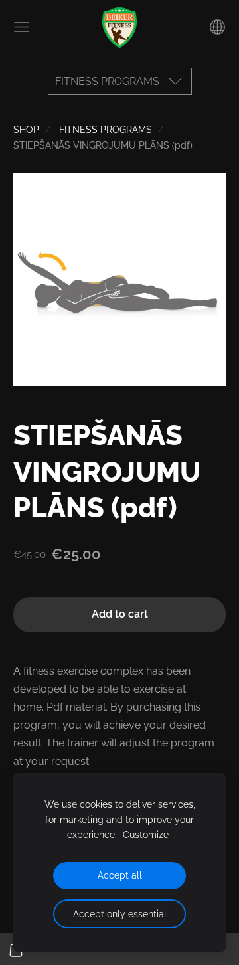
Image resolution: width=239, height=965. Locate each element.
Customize (146, 834)
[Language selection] (217, 27)
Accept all (120, 875)
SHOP (26, 129)
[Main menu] (21, 27)
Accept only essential (120, 913)
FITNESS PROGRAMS (105, 129)
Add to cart (120, 614)
